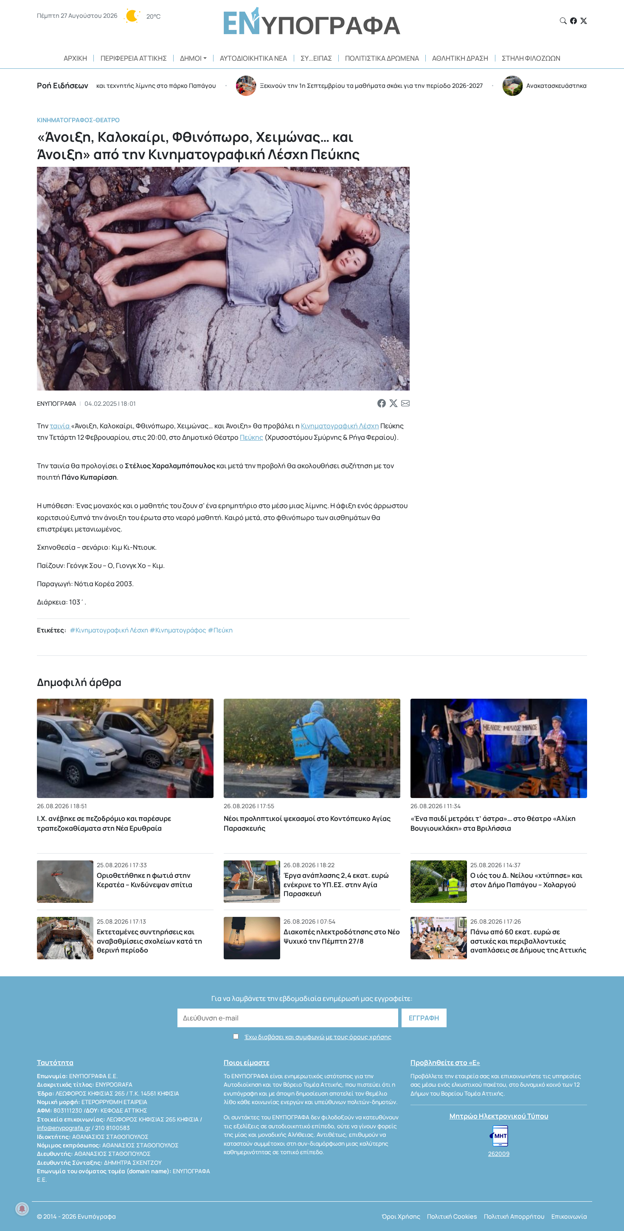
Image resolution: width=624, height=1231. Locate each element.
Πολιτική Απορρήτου (514, 1216)
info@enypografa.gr (63, 1128)
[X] (583, 21)
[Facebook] (573, 21)
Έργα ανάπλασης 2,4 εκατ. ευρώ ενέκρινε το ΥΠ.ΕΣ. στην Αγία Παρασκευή (336, 884)
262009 (498, 1154)
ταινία (60, 425)
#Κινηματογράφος (177, 630)
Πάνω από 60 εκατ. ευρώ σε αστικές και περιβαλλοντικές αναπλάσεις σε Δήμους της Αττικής (528, 941)
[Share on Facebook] (381, 403)
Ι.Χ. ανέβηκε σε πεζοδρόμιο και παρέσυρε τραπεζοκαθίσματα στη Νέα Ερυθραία (104, 823)
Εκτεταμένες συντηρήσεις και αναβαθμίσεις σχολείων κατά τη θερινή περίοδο (149, 941)
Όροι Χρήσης (401, 1216)
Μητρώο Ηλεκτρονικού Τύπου (499, 1116)
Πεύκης (251, 437)
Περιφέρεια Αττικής (134, 58)
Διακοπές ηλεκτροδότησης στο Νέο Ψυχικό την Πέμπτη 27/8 (342, 936)
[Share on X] (393, 403)
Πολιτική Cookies (452, 1216)
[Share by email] (405, 403)
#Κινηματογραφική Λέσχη (109, 630)
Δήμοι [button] (191, 58)
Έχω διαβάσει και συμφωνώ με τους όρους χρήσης (318, 1037)
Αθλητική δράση (460, 58)
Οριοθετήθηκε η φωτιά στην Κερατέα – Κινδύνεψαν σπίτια (144, 880)
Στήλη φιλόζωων (531, 58)
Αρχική (75, 58)
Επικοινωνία (569, 1216)
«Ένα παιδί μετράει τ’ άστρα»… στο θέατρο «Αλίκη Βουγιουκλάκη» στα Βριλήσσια (493, 823)
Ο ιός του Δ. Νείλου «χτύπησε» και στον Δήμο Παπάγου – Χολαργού (526, 880)
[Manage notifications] (22, 1209)
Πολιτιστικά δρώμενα (382, 58)
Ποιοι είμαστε (247, 1062)
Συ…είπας (316, 58)
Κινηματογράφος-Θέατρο (78, 120)
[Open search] (563, 21)
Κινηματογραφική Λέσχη (340, 425)
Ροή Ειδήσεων (62, 85)
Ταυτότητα (55, 1062)
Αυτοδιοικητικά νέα (253, 58)
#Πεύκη (220, 630)
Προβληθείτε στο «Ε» (445, 1062)
